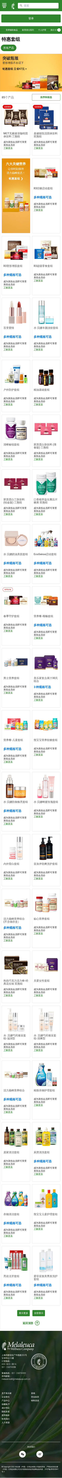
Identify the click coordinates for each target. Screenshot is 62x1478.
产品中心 (6, 1401)
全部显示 (38, 1313)
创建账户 (6, 1404)
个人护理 (42, 30)
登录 (31, 18)
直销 (33, 1393)
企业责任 (6, 1397)
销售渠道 (35, 1401)
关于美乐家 (7, 1393)
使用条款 (6, 1415)
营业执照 (35, 1397)
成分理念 (6, 1408)
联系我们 (6, 1419)
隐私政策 (6, 1412)
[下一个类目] (59, 30)
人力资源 (6, 1423)
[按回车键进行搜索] (21, 5)
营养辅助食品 (12, 30)
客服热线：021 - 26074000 (14, 1373)
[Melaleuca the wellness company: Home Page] (13, 5)
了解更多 (8, 148)
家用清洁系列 (28, 30)
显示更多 (23, 1313)
